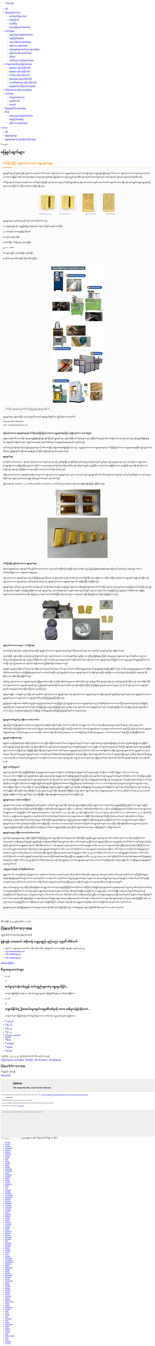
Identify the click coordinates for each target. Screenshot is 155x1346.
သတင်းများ (9, 93)
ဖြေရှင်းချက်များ (11, 135)
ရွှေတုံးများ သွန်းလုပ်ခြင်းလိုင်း (20, 68)
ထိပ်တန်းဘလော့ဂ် (41, 1060)
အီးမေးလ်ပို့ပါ (6, 1075)
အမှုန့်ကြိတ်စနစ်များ (16, 38)
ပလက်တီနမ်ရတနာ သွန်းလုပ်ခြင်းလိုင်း (23, 82)
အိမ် (6, 9)
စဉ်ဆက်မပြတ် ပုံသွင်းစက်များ (20, 42)
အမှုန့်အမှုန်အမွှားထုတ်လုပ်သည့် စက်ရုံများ (24, 49)
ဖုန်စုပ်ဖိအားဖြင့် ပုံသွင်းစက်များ (20, 53)
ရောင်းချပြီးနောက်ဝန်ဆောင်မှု (19, 27)
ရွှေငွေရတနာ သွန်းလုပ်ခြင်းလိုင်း (20, 79)
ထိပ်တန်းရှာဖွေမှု (55, 1060)
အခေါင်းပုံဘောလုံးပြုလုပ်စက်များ (21, 60)
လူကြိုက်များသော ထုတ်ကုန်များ (12, 1060)
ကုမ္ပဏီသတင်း (14, 101)
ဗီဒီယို (7, 112)
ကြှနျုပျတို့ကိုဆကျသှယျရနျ (15, 108)
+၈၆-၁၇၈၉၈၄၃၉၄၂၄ (13, 954)
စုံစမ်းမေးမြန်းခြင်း (7, 963)
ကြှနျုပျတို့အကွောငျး (12, 12)
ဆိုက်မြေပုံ (29, 1060)
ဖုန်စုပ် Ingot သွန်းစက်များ (18, 45)
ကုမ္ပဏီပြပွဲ (13, 23)
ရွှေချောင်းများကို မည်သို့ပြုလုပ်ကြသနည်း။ (20, 139)
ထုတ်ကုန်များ (10, 31)
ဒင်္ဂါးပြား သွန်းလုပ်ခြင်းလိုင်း (19, 75)
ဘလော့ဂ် (12, 104)
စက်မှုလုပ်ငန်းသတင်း (17, 97)
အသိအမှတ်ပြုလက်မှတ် (18, 16)
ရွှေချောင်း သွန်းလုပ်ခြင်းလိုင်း (19, 71)
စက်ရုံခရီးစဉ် (14, 20)
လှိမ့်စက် (12, 56)
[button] (27, 409)
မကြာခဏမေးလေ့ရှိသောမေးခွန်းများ (18, 90)
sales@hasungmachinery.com (15, 951)
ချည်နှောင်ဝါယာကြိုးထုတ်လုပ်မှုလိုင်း (22, 86)
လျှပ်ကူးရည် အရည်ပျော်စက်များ (21, 34)
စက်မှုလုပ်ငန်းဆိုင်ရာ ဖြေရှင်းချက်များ (18, 64)
